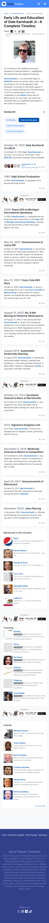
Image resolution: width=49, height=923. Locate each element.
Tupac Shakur (20, 743)
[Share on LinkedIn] (23, 31)
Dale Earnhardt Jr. (17, 13)
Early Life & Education (29, 120)
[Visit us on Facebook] (27, 912)
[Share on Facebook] (11, 31)
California (18, 598)
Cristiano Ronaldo (21, 767)
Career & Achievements (15, 126)
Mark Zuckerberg (21, 792)
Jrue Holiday (19, 693)
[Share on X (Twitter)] (15, 31)
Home (6, 13)
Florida (38, 366)
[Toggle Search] (38, 4)
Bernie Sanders (20, 755)
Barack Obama (20, 550)
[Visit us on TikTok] (30, 912)
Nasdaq (17, 631)
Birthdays (43, 835)
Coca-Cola (18, 574)
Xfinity (23, 95)
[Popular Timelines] (12, 4)
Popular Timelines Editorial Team (19, 34)
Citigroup (18, 680)
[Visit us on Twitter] (19, 912)
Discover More (40, 806)
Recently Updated (16, 835)
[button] (24, 111)
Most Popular (31, 835)
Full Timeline (10, 120)
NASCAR (8, 81)
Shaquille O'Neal (21, 586)
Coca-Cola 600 (35, 290)
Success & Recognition (14, 131)
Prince (16, 644)
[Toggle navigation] (44, 4)
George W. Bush (21, 563)
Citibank (17, 667)
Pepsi (37, 219)
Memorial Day (10, 292)
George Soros (20, 779)
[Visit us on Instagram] (23, 912)
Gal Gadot (18, 657)
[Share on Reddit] (19, 31)
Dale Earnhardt (10, 78)
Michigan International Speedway (20, 222)
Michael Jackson (21, 731)
